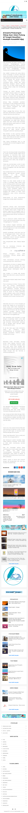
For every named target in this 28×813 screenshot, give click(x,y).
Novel (4, 760)
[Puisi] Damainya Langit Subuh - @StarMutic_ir (10, 510)
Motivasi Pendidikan (7, 789)
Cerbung (5, 755)
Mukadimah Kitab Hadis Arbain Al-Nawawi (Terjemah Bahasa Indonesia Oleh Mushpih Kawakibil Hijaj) (16, 620)
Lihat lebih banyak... (14, 563)
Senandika (5, 746)
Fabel (4, 757)
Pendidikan (5, 778)
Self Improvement (7, 780)
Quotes (4, 744)
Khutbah (5, 769)
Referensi (5, 782)
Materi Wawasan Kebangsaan (10, 796)
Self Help (5, 784)
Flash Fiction (6, 748)
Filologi (5, 791)
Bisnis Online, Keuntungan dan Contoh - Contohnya (15, 625)
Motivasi (5, 794)
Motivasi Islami (6, 771)
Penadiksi (22, 811)
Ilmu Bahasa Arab (7, 728)
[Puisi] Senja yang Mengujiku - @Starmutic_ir (13, 498)
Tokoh (4, 787)
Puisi (4, 739)
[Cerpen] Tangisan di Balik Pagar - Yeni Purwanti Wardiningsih (12, 485)
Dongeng (5, 751)
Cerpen (19, 41)
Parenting (5, 800)
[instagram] (26, 1)
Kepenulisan (6, 805)
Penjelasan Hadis (7, 726)
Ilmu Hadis (5, 733)
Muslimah (5, 803)
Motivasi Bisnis (6, 798)
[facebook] (24, 1)
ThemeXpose (11, 811)
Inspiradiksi (5, 753)
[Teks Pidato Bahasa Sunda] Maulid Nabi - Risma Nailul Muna (16, 602)
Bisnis (4, 775)
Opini (4, 766)
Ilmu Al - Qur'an (6, 730)
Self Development (7, 773)
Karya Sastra (13, 43)
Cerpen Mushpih (6, 43)
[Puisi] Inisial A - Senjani (14, 607)
